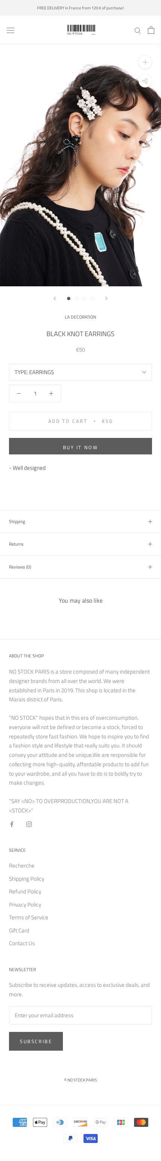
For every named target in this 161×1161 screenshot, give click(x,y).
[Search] (137, 30)
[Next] (106, 298)
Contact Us (22, 943)
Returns (16, 543)
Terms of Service (28, 917)
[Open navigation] (10, 30)
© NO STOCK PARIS (80, 1080)
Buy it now (80, 447)
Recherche (21, 866)
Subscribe (36, 1041)
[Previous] (55, 298)
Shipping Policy (26, 879)
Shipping (17, 521)
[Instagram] (29, 824)
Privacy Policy (25, 905)
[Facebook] (12, 824)
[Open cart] (151, 30)
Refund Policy (25, 891)
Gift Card (19, 930)
